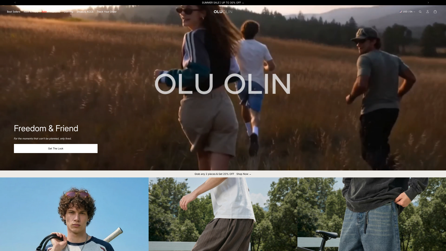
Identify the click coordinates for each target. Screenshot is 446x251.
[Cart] (435, 12)
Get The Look (55, 148)
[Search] (420, 12)
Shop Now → (243, 173)
